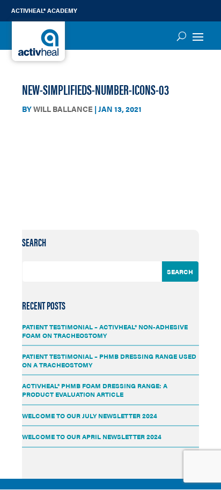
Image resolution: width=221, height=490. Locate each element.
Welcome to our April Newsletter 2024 (91, 436)
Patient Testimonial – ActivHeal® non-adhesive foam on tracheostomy (105, 331)
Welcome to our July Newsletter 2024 (89, 415)
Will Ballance (63, 108)
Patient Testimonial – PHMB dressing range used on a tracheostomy (109, 360)
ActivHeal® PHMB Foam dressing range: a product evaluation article (94, 390)
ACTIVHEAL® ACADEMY (44, 10)
